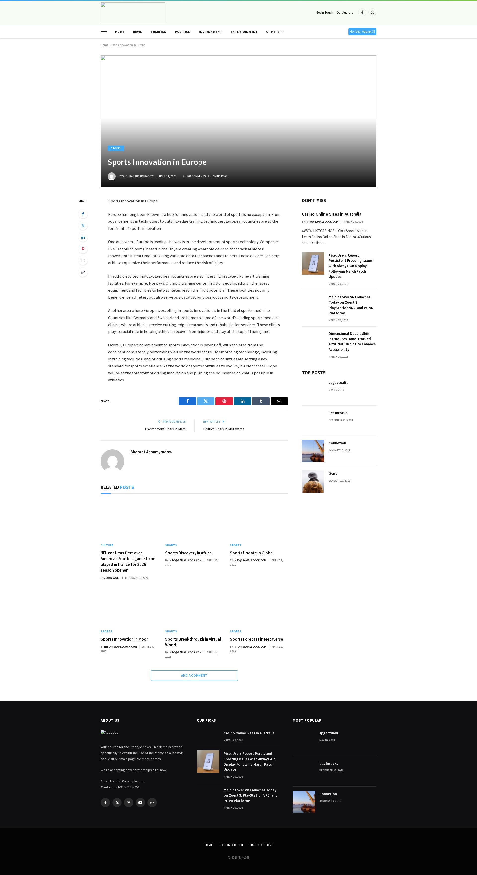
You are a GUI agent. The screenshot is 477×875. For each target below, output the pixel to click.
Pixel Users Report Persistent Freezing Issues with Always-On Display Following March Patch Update (351, 266)
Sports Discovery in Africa (188, 553)
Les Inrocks (338, 412)
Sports (116, 148)
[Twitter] (83, 225)
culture (107, 545)
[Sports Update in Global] (259, 519)
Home (119, 31)
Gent (333, 473)
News (137, 31)
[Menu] (104, 31)
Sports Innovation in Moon (125, 639)
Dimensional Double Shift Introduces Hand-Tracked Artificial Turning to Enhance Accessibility (352, 341)
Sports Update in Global (252, 553)
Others (272, 31)
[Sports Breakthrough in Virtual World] (194, 605)
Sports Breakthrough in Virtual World (193, 642)
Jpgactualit (338, 382)
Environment (210, 31)
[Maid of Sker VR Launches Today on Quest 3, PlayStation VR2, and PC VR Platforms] (313, 305)
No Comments (196, 176)
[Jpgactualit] (313, 390)
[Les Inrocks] (313, 421)
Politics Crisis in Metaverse (224, 429)
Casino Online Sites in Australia (331, 214)
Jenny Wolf (112, 578)
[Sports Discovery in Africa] (194, 519)
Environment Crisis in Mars (165, 429)
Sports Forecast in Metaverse (256, 639)
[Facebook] (83, 213)
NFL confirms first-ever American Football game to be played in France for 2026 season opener (128, 561)
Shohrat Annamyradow (138, 176)
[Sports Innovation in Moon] (130, 605)
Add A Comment (194, 675)
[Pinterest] (83, 248)
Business (158, 31)
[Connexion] (313, 451)
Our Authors (345, 12)
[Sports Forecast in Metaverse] (259, 605)
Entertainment (244, 31)
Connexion (337, 443)
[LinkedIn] (83, 237)
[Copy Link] (83, 272)
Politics (182, 31)
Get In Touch (324, 12)
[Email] (83, 260)
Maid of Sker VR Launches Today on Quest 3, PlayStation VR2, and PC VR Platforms (351, 305)
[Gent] (313, 481)
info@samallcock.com (185, 560)
